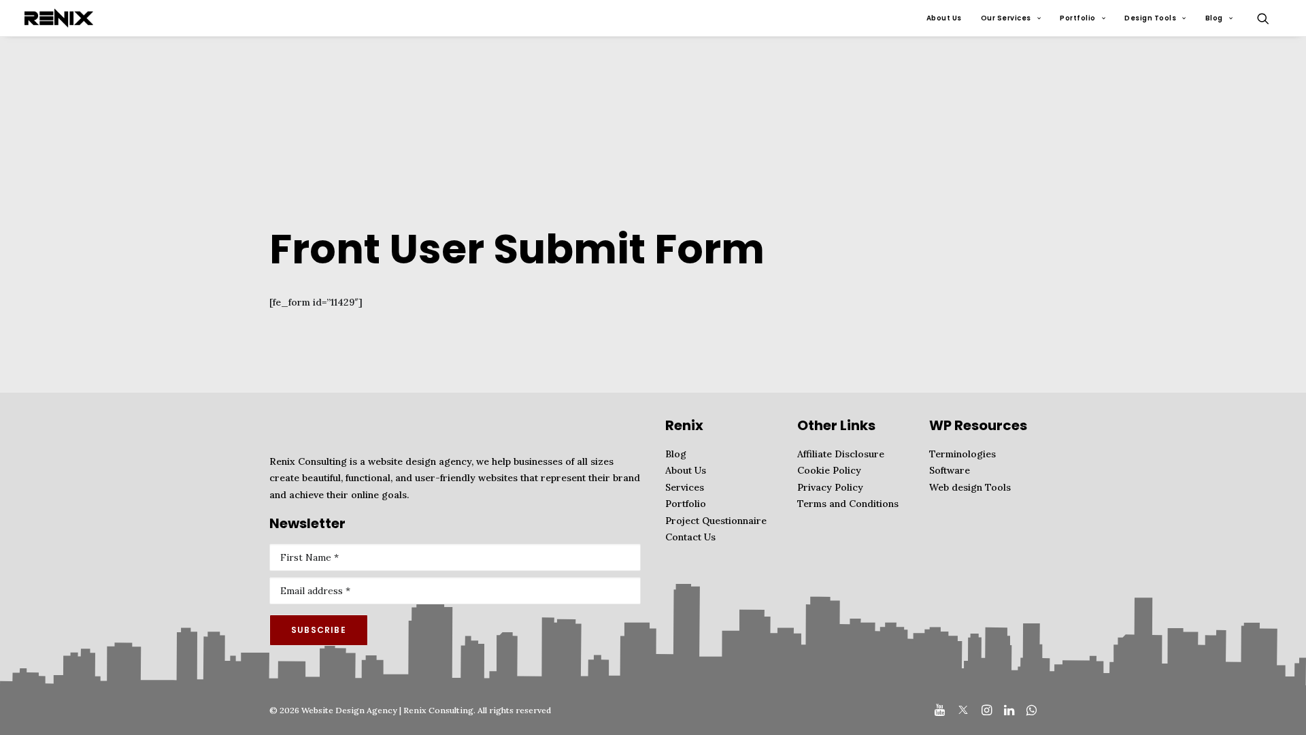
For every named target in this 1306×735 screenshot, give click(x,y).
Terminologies (962, 454)
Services (684, 487)
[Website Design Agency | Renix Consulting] (58, 18)
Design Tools (1150, 18)
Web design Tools (970, 487)
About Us (944, 18)
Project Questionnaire (716, 520)
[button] (1269, 18)
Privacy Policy (830, 487)
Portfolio (1078, 18)
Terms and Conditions (848, 503)
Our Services (1006, 18)
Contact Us (690, 537)
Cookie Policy (829, 470)
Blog (1214, 18)
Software (949, 470)
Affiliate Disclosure (840, 454)
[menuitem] (944, 18)
